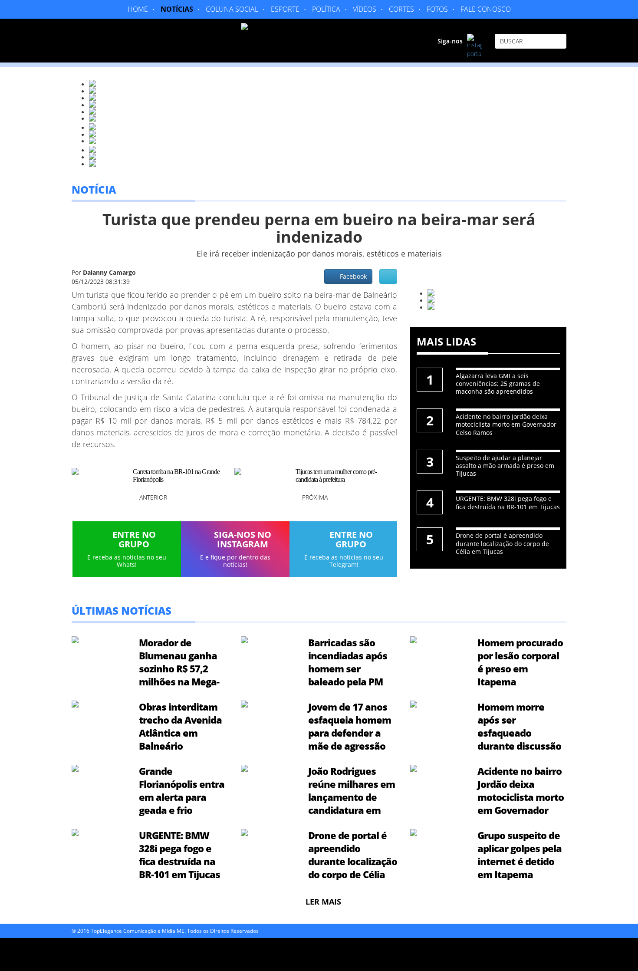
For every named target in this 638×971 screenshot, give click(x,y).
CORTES (401, 9)
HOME (138, 9)
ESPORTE (285, 9)
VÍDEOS (364, 9)
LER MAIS (323, 901)
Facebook (351, 276)
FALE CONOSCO (485, 9)
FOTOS (437, 9)
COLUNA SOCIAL (232, 9)
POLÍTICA (326, 9)
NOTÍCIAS (177, 9)
